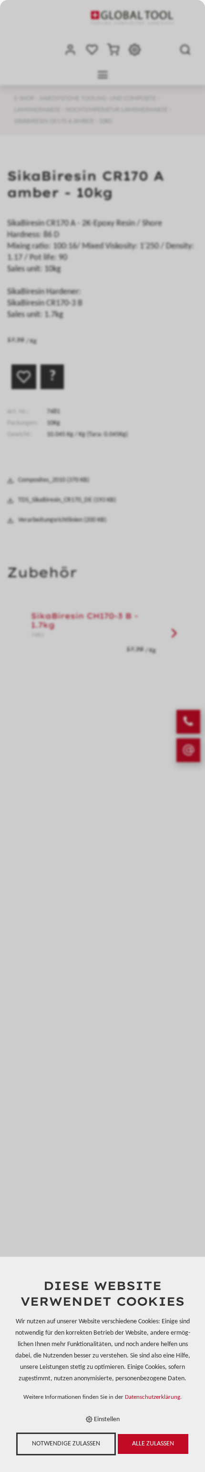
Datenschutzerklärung (152, 1397)
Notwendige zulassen (66, 1443)
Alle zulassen (153, 1443)
